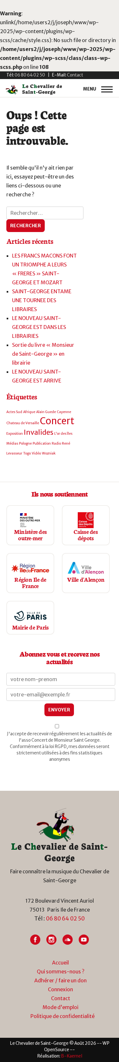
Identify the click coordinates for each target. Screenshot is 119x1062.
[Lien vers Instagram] (51, 940)
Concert (57, 421)
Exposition (14, 434)
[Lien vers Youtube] (84, 940)
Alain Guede (46, 412)
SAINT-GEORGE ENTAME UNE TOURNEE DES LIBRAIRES (41, 300)
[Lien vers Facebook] (35, 940)
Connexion (60, 989)
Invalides (38, 432)
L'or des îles (63, 434)
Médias (12, 443)
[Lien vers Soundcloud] (68, 940)
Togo (27, 453)
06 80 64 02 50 (65, 918)
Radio (56, 443)
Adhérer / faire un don (60, 980)
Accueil (60, 962)
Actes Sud (14, 412)
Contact (60, 998)
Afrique (29, 412)
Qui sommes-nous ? (60, 971)
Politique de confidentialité (62, 1016)
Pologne (25, 443)
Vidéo (36, 453)
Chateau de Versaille (22, 423)
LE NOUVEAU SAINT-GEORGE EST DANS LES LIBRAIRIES (39, 327)
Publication (42, 443)
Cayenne (64, 412)
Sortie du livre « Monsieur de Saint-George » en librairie (43, 354)
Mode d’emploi (60, 1007)
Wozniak (49, 453)
